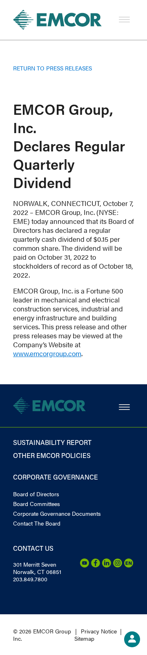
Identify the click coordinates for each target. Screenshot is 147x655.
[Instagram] (117, 565)
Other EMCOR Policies (52, 455)
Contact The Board (36, 523)
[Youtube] (84, 565)
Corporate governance (55, 477)
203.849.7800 (30, 579)
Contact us (33, 548)
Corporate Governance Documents (57, 513)
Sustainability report (52, 442)
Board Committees (36, 503)
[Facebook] (95, 565)
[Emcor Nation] (128, 565)
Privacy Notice (99, 631)
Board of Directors (36, 494)
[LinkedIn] (106, 565)
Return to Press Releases (52, 68)
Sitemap (84, 638)
